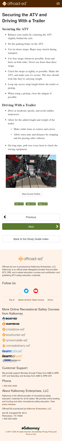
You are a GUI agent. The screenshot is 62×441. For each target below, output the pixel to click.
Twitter (26, 291)
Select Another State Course (31, 299)
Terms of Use (31, 434)
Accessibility (36, 431)
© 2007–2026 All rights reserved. (18, 431)
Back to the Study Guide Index (31, 239)
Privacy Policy (47, 431)
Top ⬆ (12, 299)
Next (31, 226)
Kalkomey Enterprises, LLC (39, 408)
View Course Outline (31, 193)
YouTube (35, 291)
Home (50, 299)
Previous (31, 217)
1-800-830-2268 (9, 385)
